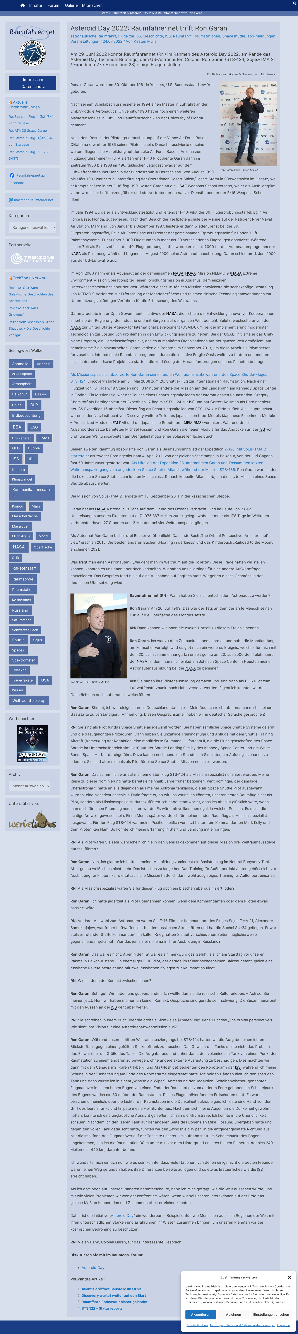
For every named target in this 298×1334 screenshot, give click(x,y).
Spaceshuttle (233, 36)
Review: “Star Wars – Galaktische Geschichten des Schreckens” (31, 294)
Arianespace (22, 374)
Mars (36, 506)
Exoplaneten (21, 438)
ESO (34, 427)
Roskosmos (21, 600)
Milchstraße (21, 536)
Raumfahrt (182, 36)
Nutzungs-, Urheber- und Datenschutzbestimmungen (242, 1325)
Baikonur (19, 394)
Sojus (37, 640)
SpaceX (18, 650)
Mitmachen (92, 5)
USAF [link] (182, 186)
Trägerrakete (22, 680)
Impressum (283, 1325)
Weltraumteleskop (29, 700)
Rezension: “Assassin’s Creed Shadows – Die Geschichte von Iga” (31, 328)
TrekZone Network (30, 278)
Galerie (71, 5)
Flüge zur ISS (129, 36)
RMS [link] (198, 422)
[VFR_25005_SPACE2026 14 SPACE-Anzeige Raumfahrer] (32, 743)
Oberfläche (43, 547)
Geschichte (153, 36)
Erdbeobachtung (26, 415)
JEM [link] (114, 422)
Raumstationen (207, 36)
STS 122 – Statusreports (102, 1308)
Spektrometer (23, 660)
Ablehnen (233, 1314)
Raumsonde (22, 579)
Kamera (18, 469)
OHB (15, 558)
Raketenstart (24, 568)
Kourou (17, 506)
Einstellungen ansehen (271, 1314)
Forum (53, 5)
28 (232, 449)
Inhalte (35, 5)
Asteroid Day (122, 1215)
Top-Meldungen (261, 36)
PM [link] (122, 422)
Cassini (41, 394)
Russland (20, 610)
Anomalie (20, 364)
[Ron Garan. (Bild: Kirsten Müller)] (248, 123)
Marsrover (20, 526)
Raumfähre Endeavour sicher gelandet (114, 1302)
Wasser (17, 690)
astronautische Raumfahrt (93, 36)
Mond (43, 536)
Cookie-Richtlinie (197, 1325)
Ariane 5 (43, 364)
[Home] (22, 5)
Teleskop (19, 670)
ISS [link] (192, 402)
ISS (16, 458)
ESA (17, 427)
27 (226, 449)
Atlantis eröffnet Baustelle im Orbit (111, 1289)
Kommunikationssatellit (31, 492)
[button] (289, 1277)
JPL (31, 459)
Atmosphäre (22, 384)
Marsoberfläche (25, 516)
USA (45, 680)
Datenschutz (33, 86)
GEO (16, 448)
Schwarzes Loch (25, 630)
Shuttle (18, 640)
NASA (19, 547)
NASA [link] (75, 253)
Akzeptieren (200, 1314)
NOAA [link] (190, 273)
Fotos (44, 438)
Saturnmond (21, 620)
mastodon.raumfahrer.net (33, 200)
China (16, 405)
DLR (34, 404)
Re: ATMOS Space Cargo (28, 130)
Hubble (34, 448)
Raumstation (23, 589)
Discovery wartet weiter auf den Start (114, 1295)
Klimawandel (22, 479)
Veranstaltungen (84, 41)
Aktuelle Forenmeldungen (24, 104)
